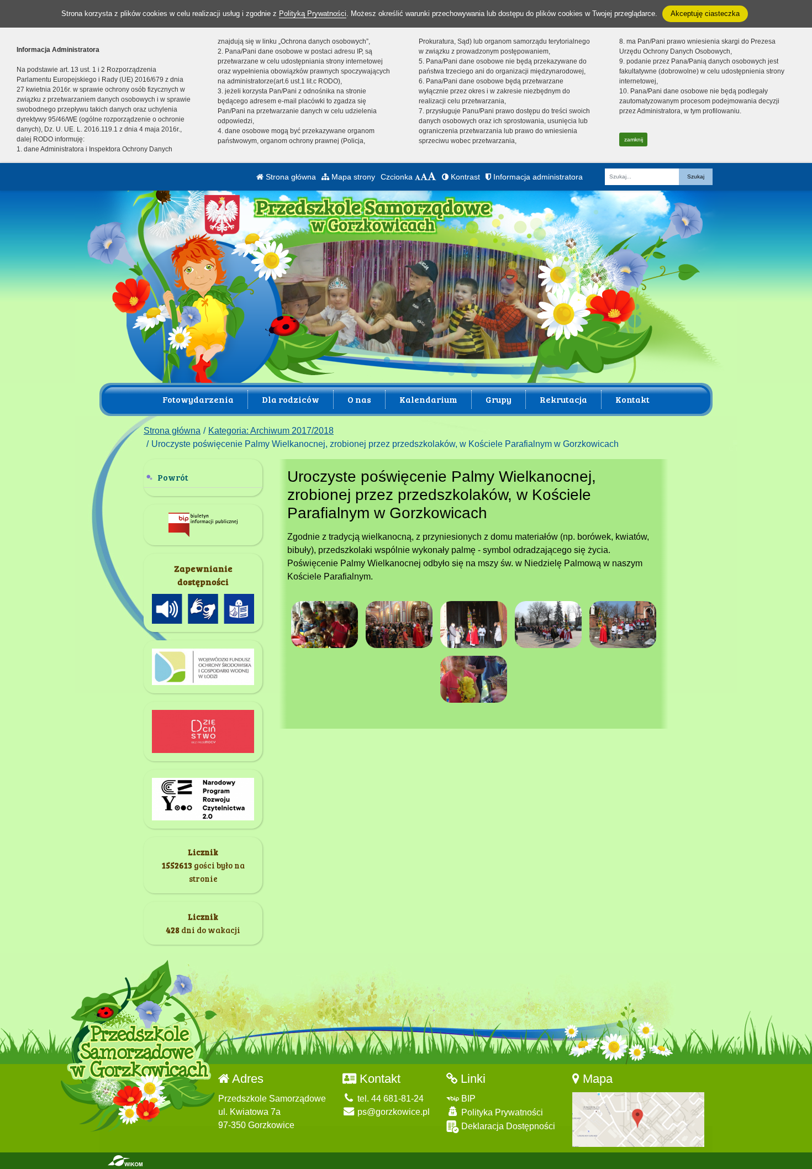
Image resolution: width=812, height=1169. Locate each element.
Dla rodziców (290, 399)
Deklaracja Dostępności (507, 1126)
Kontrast (464, 176)
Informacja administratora (537, 176)
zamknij (633, 139)
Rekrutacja (563, 399)
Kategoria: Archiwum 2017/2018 (271, 430)
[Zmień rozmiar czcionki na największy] (432, 176)
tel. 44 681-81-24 (389, 1098)
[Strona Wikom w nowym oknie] (125, 1160)
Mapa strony (352, 176)
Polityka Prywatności (501, 1112)
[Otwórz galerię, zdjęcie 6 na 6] (474, 679)
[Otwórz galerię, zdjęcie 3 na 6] (474, 624)
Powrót (172, 477)
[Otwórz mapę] (638, 1119)
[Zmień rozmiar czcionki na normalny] (417, 176)
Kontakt (632, 399)
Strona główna (289, 176)
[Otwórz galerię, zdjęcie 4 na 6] (548, 624)
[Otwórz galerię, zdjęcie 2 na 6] (399, 624)
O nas (359, 399)
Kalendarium (428, 399)
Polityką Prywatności (312, 13)
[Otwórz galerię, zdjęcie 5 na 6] (623, 624)
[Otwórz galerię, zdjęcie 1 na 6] (324, 624)
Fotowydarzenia (198, 399)
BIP (467, 1098)
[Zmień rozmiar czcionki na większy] (424, 176)
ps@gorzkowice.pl (392, 1112)
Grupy (499, 399)
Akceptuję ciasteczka (705, 13)
